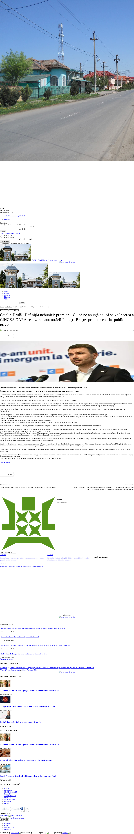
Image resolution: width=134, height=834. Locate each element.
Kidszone (3, 668)
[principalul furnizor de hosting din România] (35, 833)
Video (6, 299)
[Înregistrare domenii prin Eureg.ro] (50, 833)
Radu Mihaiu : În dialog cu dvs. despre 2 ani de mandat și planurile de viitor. (21, 566)
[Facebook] (19, 336)
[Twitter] (26, 336)
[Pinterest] (34, 336)
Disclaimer (7, 823)
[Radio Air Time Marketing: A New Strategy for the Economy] (5, 756)
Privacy (6, 825)
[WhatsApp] (41, 336)
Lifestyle (7, 297)
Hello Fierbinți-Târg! (30, 670)
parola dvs (22, 229)
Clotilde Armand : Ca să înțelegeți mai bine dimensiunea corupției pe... (30, 690)
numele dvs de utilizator (27, 227)
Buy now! (7, 219)
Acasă (2, 307)
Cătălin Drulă (8, 307)
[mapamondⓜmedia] (67, 262)
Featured (11, 310)
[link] (5, 463)
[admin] (1, 330)
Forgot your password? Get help (10, 233)
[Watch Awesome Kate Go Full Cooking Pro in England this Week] (5, 772)
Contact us (7, 829)
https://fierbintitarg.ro (62, 502)
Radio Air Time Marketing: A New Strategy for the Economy (26, 760)
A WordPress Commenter (10, 670)
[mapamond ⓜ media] (67, 617)
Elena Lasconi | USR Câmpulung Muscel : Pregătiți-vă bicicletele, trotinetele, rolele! (28, 487)
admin (6, 330)
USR (16, 310)
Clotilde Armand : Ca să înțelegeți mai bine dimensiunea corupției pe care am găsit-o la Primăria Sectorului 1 (33, 628)
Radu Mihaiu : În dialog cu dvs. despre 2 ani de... (21, 722)
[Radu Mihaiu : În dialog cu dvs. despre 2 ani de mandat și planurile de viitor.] (5, 718)
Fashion (6, 293)
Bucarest (50, 555)
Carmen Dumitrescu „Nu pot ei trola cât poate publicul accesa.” (20, 637)
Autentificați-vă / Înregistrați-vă (14, 216)
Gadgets (7, 295)
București (3, 555)
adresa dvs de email (25, 239)
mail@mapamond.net (17, 818)
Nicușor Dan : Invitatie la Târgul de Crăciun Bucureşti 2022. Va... (28, 706)
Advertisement (9, 827)
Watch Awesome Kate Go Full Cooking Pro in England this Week (28, 776)
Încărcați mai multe (6, 659)
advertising (11, 815)
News (6, 291)
